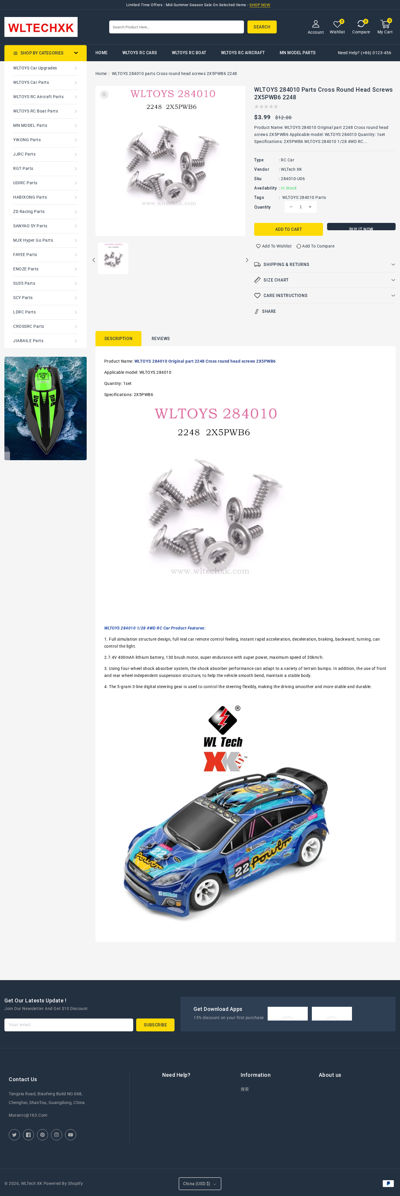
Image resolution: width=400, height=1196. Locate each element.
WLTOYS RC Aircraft (243, 52)
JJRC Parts (24, 154)
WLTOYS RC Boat (189, 52)
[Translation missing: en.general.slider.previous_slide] (94, 261)
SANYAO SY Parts (30, 225)
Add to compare (318, 246)
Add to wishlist (277, 246)
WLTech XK (291, 169)
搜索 (245, 1089)
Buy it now (361, 228)
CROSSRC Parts (28, 326)
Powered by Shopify (63, 1183)
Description (119, 338)
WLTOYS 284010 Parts (304, 197)
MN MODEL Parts (298, 52)
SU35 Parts (24, 283)
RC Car (287, 160)
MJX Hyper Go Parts (33, 240)
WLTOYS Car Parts (31, 82)
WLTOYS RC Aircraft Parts (38, 96)
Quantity (262, 207)
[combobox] (176, 27)
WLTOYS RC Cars (139, 52)
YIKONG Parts (27, 139)
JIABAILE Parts (28, 340)
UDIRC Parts (25, 182)
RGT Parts (23, 168)
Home (101, 73)
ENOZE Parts (26, 269)
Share (269, 311)
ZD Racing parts (29, 211)
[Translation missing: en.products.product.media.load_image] (113, 259)
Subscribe (155, 1025)
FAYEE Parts (25, 254)
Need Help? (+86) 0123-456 (365, 52)
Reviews (161, 338)
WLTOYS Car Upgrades (35, 68)
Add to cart (288, 229)
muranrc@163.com (28, 1115)
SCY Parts (23, 297)
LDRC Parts (24, 312)
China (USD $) (196, 1183)
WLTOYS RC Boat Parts (35, 111)
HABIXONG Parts (30, 197)
